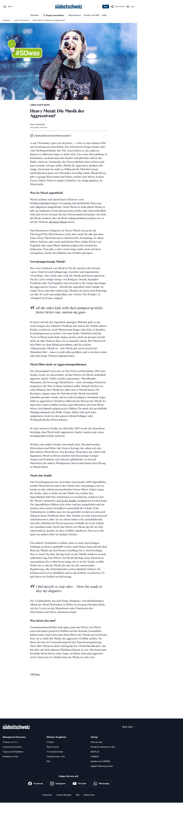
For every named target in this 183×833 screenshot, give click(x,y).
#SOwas (35, 674)
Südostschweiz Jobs (56, 756)
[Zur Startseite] (68, 7)
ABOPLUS (95, 752)
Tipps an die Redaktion (13, 752)
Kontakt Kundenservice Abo (103, 747)
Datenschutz (89, 795)
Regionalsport (74, 15)
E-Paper (50, 742)
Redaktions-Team (10, 756)
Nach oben (127, 727)
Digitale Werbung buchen (102, 766)
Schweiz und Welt (91, 15)
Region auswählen (55, 15)
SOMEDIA (95, 756)
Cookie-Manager (63, 795)
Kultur (104, 15)
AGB (77, 795)
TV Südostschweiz (55, 752)
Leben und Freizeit (21, 20)
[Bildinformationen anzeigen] (134, 96)
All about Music (58, 221)
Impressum (47, 795)
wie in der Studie (66, 500)
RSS (48, 761)
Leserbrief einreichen (12, 747)
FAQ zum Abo (96, 742)
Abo (105, 6)
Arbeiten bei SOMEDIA (100, 761)
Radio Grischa (53, 747)
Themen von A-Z (10, 742)
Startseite (34, 15)
